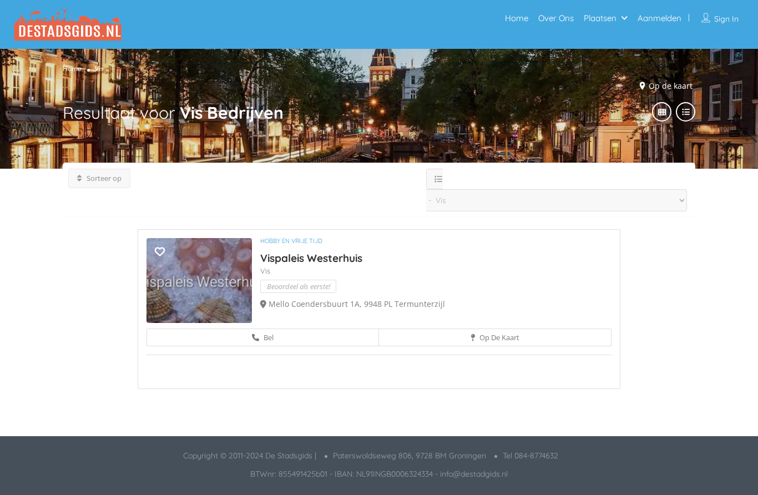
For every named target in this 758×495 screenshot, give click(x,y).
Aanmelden (659, 18)
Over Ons (556, 18)
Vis (265, 270)
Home (516, 18)
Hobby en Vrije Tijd (291, 241)
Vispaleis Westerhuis (311, 258)
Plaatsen (600, 18)
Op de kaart (498, 337)
